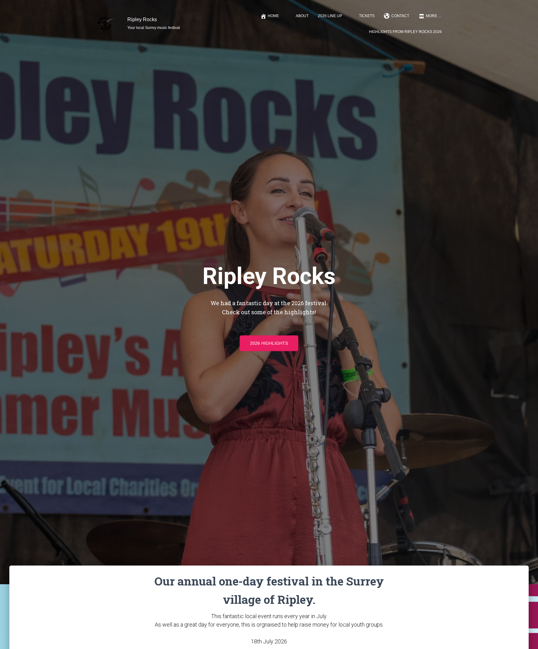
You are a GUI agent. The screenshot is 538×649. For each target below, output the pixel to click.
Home (273, 16)
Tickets (367, 16)
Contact (400, 16)
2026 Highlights (269, 343)
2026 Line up (330, 16)
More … (434, 16)
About (302, 16)
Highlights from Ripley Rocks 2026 (405, 32)
